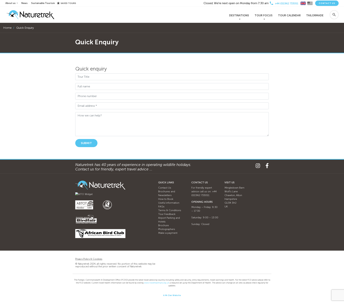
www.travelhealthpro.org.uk (156, 283)
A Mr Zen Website (172, 295)
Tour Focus (264, 15)
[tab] (303, 3)
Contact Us (327, 3)
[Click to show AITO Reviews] (84, 194)
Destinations (239, 15)
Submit (86, 143)
